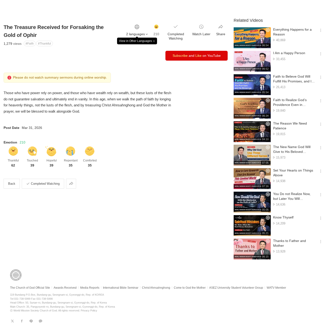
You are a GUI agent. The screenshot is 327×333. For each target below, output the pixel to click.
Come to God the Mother (190, 287)
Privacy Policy (89, 310)
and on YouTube (197, 55)
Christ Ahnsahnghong (156, 287)
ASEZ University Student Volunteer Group (236, 287)
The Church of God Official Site (30, 287)
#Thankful (44, 43)
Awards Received (65, 287)
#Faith (30, 43)
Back (11, 183)
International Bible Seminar (120, 287)
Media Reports (89, 287)
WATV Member (276, 287)
